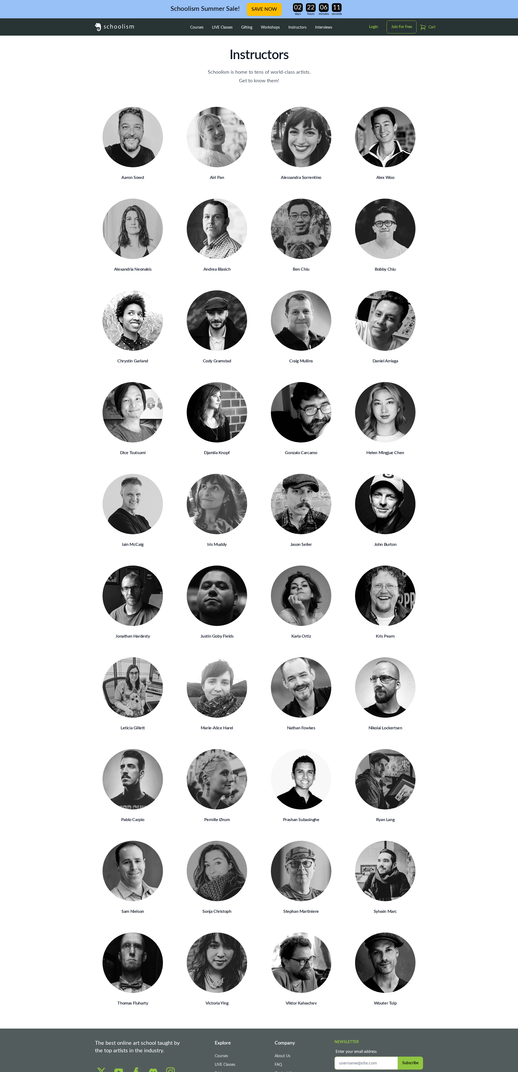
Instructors (297, 27)
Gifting (246, 27)
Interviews (323, 27)
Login (373, 27)
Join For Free (401, 27)
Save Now (264, 9)
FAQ (278, 1065)
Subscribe (410, 1063)
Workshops (270, 27)
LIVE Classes (222, 27)
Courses (196, 27)
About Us (282, 1056)
